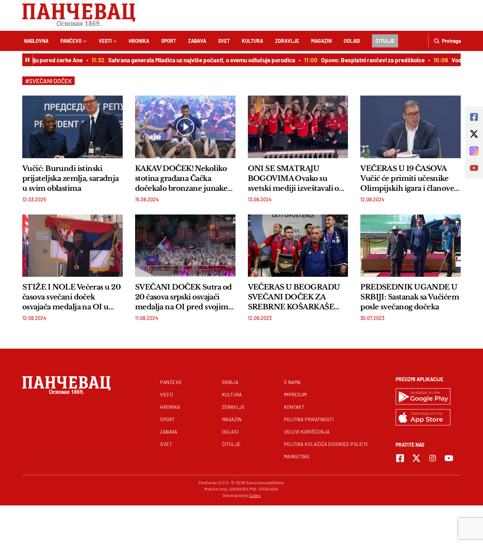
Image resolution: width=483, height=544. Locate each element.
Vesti (105, 41)
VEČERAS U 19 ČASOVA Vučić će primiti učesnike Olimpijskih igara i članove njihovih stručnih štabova (407, 178)
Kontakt (294, 407)
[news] (72, 127)
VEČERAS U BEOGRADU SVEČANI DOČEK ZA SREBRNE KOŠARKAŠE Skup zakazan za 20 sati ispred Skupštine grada (294, 297)
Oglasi (352, 41)
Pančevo (71, 41)
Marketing (297, 456)
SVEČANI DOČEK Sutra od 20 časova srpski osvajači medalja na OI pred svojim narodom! (183, 297)
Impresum (295, 394)
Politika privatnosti (309, 419)
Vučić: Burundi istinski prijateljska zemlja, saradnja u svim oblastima (70, 178)
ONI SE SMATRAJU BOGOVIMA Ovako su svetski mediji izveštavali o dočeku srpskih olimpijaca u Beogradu (297, 178)
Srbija (230, 382)
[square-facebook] (400, 458)
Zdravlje (287, 41)
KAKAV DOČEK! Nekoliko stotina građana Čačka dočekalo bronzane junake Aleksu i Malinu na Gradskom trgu (181, 178)
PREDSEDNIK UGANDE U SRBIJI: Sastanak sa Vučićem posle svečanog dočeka (409, 297)
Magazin (321, 41)
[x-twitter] (416, 458)
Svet (224, 41)
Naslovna (36, 41)
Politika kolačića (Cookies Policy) (325, 444)
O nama (292, 382)
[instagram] (432, 458)
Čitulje (385, 41)
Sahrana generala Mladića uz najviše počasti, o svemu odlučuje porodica (196, 59)
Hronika (139, 41)
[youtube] (448, 458)
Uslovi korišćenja (307, 432)
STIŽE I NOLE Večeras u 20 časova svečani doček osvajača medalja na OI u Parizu (71, 297)
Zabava (197, 41)
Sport (168, 41)
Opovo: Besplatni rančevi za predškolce (367, 59)
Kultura (252, 41)
